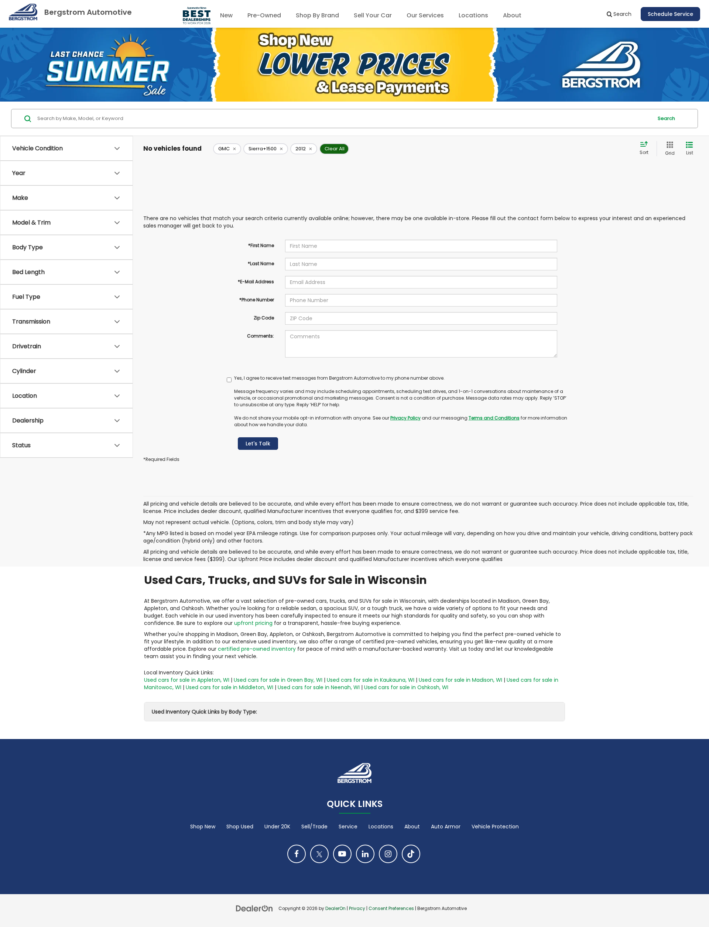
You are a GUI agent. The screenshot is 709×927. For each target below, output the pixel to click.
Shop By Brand (317, 15)
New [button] (226, 15)
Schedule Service (670, 14)
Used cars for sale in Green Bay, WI (278, 680)
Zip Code (264, 318)
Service (348, 826)
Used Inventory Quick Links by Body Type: (204, 711)
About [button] (512, 15)
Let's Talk (258, 443)
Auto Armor (445, 826)
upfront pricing (253, 623)
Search (666, 118)
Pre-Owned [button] (264, 15)
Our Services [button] (425, 15)
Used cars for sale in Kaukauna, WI (370, 680)
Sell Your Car (373, 15)
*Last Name (261, 263)
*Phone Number (256, 300)
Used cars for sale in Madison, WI (460, 680)
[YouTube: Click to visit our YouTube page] (342, 854)
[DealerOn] (254, 908)
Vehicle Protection (495, 826)
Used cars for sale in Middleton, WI (229, 687)
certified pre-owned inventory (257, 649)
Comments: (260, 336)
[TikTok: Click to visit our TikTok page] (411, 854)
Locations (473, 15)
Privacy (357, 908)
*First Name (261, 245)
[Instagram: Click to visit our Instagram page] (388, 854)
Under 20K (277, 826)
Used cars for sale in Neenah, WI (319, 687)
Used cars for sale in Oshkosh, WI (406, 687)
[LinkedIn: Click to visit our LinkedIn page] (365, 854)
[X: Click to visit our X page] (319, 854)
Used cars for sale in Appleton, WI (186, 680)
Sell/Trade (314, 826)
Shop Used (239, 826)
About (412, 826)
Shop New (202, 826)
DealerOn (335, 908)
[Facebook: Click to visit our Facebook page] (296, 854)
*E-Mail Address (256, 281)
